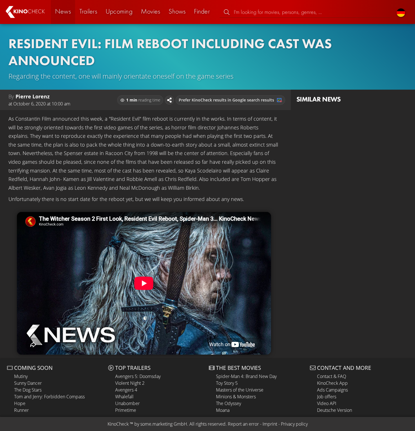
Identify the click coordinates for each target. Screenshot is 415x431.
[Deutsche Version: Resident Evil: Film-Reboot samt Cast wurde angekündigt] (400, 12)
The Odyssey (228, 403)
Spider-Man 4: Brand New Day (246, 376)
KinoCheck (118, 424)
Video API (326, 403)
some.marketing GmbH (163, 424)
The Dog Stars (28, 390)
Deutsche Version (334, 410)
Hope (19, 403)
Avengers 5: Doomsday (138, 376)
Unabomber (127, 403)
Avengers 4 (126, 390)
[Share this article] (169, 100)
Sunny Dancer (28, 383)
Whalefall (124, 396)
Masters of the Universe (239, 390)
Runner (21, 410)
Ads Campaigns (332, 390)
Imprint (270, 424)
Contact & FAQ (331, 376)
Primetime (125, 410)
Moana (223, 410)
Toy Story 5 (227, 383)
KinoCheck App (332, 383)
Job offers (326, 396)
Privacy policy (294, 424)
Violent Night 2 (130, 383)
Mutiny (21, 376)
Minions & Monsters (236, 396)
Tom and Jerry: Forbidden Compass (49, 396)
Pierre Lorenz (33, 96)
